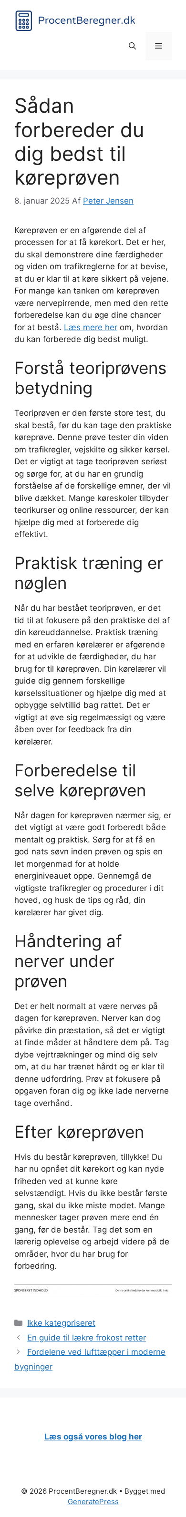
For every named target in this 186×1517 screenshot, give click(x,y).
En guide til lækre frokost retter (86, 1337)
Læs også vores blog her (93, 1436)
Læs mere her (90, 327)
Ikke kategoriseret (61, 1323)
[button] (132, 46)
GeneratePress (93, 1501)
